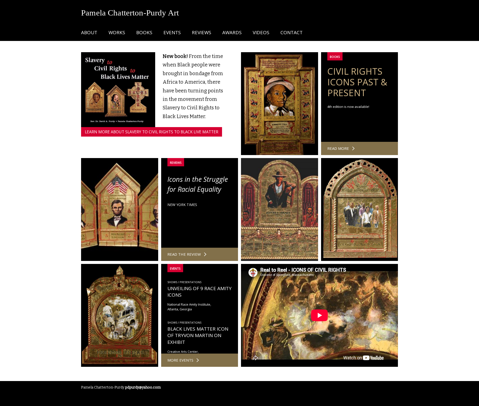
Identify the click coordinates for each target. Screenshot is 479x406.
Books (144, 32)
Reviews (201, 32)
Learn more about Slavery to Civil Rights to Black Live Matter (151, 132)
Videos (261, 32)
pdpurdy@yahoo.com (143, 387)
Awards (231, 32)
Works (117, 32)
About (89, 32)
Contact (291, 32)
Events (172, 32)
